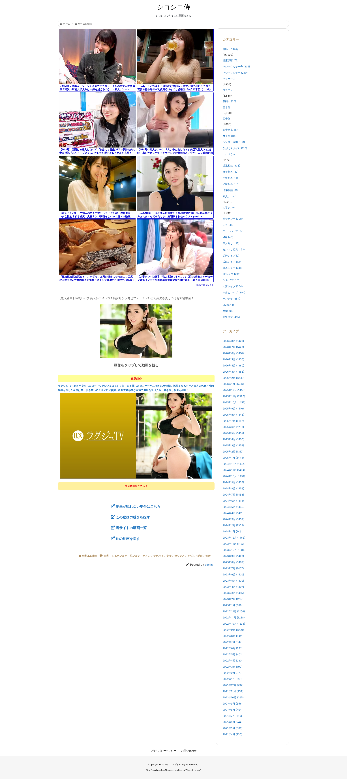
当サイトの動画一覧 (131, 528)
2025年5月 (233, 433)
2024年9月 (233, 482)
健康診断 (230, 60)
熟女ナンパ (233, 218)
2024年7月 (233, 494)
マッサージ (229, 78)
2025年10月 (234, 402)
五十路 (230, 129)
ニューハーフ (233, 230)
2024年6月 (233, 500)
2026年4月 (233, 365)
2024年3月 (233, 519)
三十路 (226, 107)
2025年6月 (233, 426)
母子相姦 (230, 171)
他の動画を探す (128, 538)
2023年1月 (233, 605)
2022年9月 (233, 629)
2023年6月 (233, 574)
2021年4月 (232, 734)
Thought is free (193, 770)
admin (209, 564)
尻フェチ (135, 555)
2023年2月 (233, 599)
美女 (169, 555)
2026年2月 (233, 377)
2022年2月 (232, 672)
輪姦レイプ (233, 267)
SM (228, 304)
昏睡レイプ (232, 261)
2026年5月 (233, 359)
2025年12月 (234, 390)
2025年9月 (233, 408)
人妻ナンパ (229, 207)
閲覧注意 (231, 317)
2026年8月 (233, 340)
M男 (228, 237)
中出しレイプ (234, 292)
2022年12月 (234, 611)
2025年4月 (233, 439)
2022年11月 (234, 617)
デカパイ (158, 555)
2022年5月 (233, 654)
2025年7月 (233, 420)
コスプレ (228, 89)
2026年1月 (233, 383)
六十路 (230, 135)
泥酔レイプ (231, 255)
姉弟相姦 (231, 190)
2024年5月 (233, 506)
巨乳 (106, 555)
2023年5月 (233, 580)
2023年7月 (233, 568)
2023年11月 (234, 543)
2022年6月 (233, 648)
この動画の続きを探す (133, 517)
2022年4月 (233, 660)
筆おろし (231, 243)
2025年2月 (233, 451)
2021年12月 (233, 685)
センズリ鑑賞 (234, 249)
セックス (179, 555)
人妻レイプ (233, 286)
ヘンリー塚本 (234, 142)
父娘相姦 (230, 177)
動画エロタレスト (205, 285)
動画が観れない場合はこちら (138, 506)
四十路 (226, 118)
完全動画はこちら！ (136, 485)
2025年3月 (233, 445)
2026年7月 (233, 347)
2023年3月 (233, 592)
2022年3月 (232, 666)
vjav (208, 555)
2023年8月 (233, 562)
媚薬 (228, 310)
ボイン (147, 555)
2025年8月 (233, 414)
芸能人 (229, 101)
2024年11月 (234, 469)
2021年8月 (233, 709)
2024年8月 (233, 488)
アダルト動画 (195, 555)
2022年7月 (232, 642)
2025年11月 (234, 396)
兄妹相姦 (231, 183)
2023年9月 (233, 556)
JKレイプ (231, 274)
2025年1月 (233, 457)
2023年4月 (233, 586)
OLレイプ (231, 280)
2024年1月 (233, 531)
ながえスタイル (235, 148)
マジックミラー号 (236, 66)
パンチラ (231, 298)
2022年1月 (232, 678)
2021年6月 (232, 721)
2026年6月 (233, 353)
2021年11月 (233, 691)
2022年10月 (234, 623)
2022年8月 (233, 635)
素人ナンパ (229, 196)
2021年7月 (232, 715)
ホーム (66, 23)
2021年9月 (233, 703)
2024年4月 (233, 513)
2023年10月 (234, 549)
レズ (228, 224)
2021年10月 (233, 697)
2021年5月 (232, 728)
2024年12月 (234, 463)
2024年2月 (233, 525)
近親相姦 (231, 165)
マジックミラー (235, 72)
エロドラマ (229, 154)
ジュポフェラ (119, 555)
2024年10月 (234, 476)
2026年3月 (233, 371)
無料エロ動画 (85, 23)
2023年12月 (234, 537)
